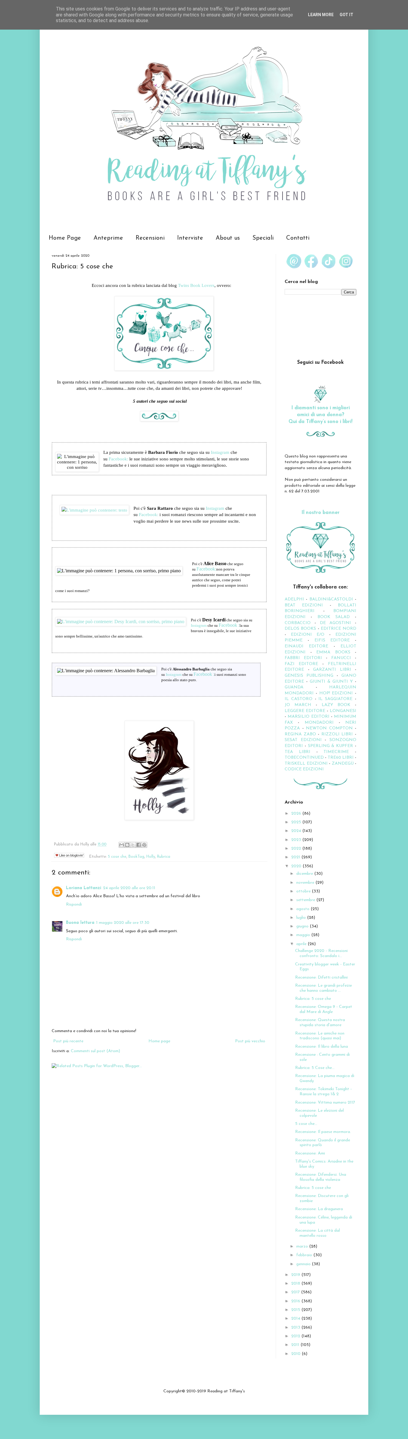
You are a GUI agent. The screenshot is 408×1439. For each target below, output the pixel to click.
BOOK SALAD (333, 617)
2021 (296, 857)
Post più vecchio (250, 1041)
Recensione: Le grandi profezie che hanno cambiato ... (323, 988)
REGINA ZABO (300, 734)
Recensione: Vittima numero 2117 (325, 1102)
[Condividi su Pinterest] (144, 845)
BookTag (136, 857)
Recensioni (150, 238)
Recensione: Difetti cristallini (321, 977)
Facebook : (229, 625)
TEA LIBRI (297, 752)
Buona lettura (80, 923)
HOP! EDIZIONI (336, 693)
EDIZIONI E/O (307, 634)
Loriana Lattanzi (83, 888)
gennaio (304, 1264)
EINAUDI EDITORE (306, 646)
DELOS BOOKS (300, 628)
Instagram (220, 452)
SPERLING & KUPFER (330, 746)
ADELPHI (294, 599)
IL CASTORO (298, 699)
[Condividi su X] (133, 845)
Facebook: (118, 458)
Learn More (321, 14)
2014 (296, 1318)
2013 (296, 1327)
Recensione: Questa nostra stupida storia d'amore (320, 1022)
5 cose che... (306, 1124)
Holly (150, 857)
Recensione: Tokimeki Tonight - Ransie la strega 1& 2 (323, 1091)
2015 (296, 1310)
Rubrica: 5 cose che (313, 999)
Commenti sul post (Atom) (95, 1051)
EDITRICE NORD (338, 628)
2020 (297, 866)
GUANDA (294, 687)
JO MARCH (300, 705)
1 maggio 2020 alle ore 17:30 (122, 923)
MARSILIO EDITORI (308, 716)
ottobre (304, 891)
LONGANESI (343, 711)
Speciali (263, 238)
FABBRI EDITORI (303, 658)
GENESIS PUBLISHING (309, 675)
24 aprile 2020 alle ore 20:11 (129, 888)
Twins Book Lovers (196, 285)
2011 (295, 1345)
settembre (306, 900)
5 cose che (117, 857)
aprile (302, 944)
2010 (296, 1354)
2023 (296, 840)
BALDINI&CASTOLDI (331, 599)
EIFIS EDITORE (332, 640)
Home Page (65, 238)
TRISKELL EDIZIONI (307, 763)
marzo (302, 1246)
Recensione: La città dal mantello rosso (317, 1233)
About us (228, 238)
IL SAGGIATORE (335, 699)
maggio (303, 935)
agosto (303, 909)
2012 (296, 1336)
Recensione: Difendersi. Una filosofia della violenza (320, 1177)
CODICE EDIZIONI (304, 769)
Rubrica (163, 857)
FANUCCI (341, 658)
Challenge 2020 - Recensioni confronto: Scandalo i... (321, 953)
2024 (296, 831)
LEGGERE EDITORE (305, 711)
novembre (305, 882)
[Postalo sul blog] (127, 845)
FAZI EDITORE (301, 664)
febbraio (304, 1255)
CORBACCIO (298, 623)
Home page (159, 1041)
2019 (296, 1275)
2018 (296, 1283)
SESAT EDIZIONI (303, 740)
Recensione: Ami (310, 1153)
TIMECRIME (336, 752)
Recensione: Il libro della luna (321, 1046)
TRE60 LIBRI (341, 757)
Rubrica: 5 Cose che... (315, 1068)
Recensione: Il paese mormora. (323, 1132)
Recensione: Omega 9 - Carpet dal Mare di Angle (323, 1009)
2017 (296, 1292)
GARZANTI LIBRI (332, 669)
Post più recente (68, 1041)
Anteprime (108, 238)
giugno (303, 926)
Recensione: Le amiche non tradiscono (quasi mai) (319, 1036)
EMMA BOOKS (333, 652)
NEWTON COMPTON (330, 728)
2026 (296, 813)
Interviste (190, 238)
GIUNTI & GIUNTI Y (331, 681)
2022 (296, 848)
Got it (346, 14)
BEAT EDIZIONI (304, 605)
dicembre (305, 873)
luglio (301, 917)
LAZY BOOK (336, 705)
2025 (296, 822)
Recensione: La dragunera (319, 1209)
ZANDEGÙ (343, 763)
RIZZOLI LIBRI (337, 734)
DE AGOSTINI (335, 623)
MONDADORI (319, 722)
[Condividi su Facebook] (139, 845)
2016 (296, 1301)
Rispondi (74, 904)
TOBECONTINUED (304, 757)
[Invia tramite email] (122, 845)
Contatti (297, 238)
